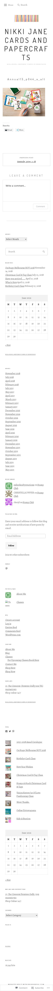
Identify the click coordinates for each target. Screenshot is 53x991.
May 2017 (9, 392)
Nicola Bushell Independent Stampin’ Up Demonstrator (20, 354)
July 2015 (9, 462)
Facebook (7, 946)
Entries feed (11, 627)
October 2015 (11, 451)
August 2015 (11, 458)
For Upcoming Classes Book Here (23, 660)
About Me (21, 594)
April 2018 (10, 381)
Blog (7, 653)
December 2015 (12, 443)
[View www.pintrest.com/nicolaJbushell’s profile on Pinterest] (13, 731)
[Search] (18, 5)
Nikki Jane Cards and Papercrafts (26, 44)
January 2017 (11, 406)
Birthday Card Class (14, 286)
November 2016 (12, 414)
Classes (20, 602)
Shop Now (10, 671)
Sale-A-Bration (23, 818)
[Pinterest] (6, 568)
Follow (11, 545)
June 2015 (9, 466)
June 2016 (9, 429)
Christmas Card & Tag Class (18, 275)
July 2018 (9, 377)
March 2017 (10, 399)
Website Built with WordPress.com (26, 984)
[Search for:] (29, 4)
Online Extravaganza (26, 810)
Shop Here (10, 667)
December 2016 (12, 410)
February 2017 (12, 403)
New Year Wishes (25, 766)
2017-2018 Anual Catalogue (29, 742)
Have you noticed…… (15, 278)
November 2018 (12, 373)
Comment (40, 206)
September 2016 (13, 421)
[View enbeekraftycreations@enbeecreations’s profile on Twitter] (10, 731)
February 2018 (12, 384)
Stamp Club (28, 502)
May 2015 (9, 469)
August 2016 (11, 425)
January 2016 (11, 440)
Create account (12, 620)
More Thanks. (23, 802)
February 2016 (12, 436)
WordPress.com (13, 634)
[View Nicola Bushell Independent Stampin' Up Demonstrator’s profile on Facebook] (6, 731)
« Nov (8, 345)
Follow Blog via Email (11, 514)
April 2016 (10, 432)
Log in (8, 623)
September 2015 (13, 455)
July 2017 (9, 388)
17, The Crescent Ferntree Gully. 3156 (22, 894)
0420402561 (10, 689)
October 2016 (11, 418)
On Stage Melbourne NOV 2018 (20, 267)
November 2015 (12, 447)
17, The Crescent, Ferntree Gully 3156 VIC (24, 686)
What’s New (11, 282)
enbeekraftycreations (24, 484)
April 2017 (10, 395)
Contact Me (11, 664)
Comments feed (12, 631)
